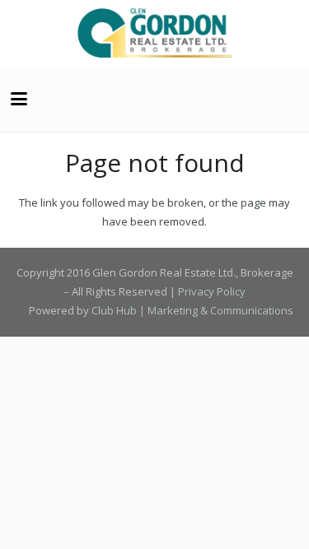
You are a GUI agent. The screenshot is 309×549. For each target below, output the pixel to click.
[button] (19, 99)
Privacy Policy (212, 291)
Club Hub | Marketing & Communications (192, 310)
